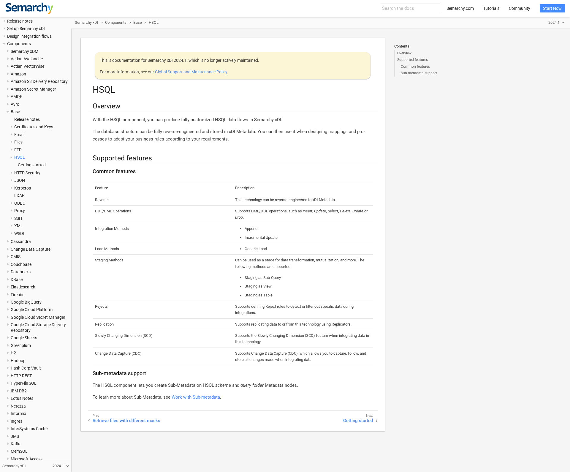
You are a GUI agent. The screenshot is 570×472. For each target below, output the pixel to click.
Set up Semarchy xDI (26, 28)
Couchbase (21, 264)
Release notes (20, 21)
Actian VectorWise (27, 66)
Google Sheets (24, 338)
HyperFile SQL (24, 383)
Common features (415, 66)
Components (19, 44)
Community (519, 8)
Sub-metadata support (419, 73)
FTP (18, 149)
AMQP (17, 96)
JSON (19, 180)
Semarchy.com (460, 8)
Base (15, 112)
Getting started (32, 164)
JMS (15, 436)
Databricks (21, 272)
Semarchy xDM (24, 51)
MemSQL (19, 451)
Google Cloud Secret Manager (38, 317)
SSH (18, 218)
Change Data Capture (30, 249)
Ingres (16, 421)
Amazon (18, 74)
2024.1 (554, 22)
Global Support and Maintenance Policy (191, 72)
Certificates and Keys (33, 127)
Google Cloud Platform (32, 309)
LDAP (19, 195)
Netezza (18, 406)
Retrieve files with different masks (126, 420)
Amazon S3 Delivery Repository (39, 81)
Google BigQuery (26, 302)
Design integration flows (29, 36)
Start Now (552, 8)
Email (19, 134)
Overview (404, 53)
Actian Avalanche (27, 58)
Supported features (412, 60)
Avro (15, 104)
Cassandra (21, 241)
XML (18, 226)
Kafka (16, 443)
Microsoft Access (26, 459)
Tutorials (491, 8)
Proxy (19, 211)
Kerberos (22, 188)
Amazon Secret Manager (33, 89)
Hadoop (18, 360)
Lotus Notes (22, 398)
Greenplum (21, 345)
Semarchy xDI (86, 22)
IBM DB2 (19, 391)
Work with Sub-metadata (196, 397)
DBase (17, 279)
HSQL (19, 157)
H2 (13, 353)
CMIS (15, 257)
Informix (18, 413)
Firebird (18, 294)
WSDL (19, 233)
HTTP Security (27, 173)
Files (18, 142)
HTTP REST (21, 375)
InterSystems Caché (29, 429)
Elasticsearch (23, 287)
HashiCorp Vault (26, 368)
